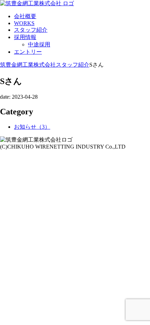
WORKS (24, 23)
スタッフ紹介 (30, 30)
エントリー (28, 52)
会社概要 (25, 16)
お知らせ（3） (32, 127)
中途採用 (39, 44)
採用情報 (25, 37)
